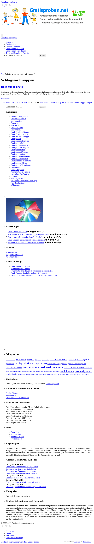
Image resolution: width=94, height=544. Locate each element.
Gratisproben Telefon (19, 163)
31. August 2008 (20, 102)
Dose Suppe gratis (12, 86)
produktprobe (67, 371)
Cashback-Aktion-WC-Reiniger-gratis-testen (23, 478)
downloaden (21, 359)
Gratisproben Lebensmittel (49, 102)
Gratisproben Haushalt (19, 159)
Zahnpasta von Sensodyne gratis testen (21, 469)
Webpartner (15, 185)
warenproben (77, 374)
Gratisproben (16, 139)
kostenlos (28, 367)
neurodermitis (10, 371)
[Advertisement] (34, 67)
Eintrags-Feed (16, 434)
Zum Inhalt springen (9, 2)
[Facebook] (3, 6)
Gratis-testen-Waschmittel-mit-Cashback (21, 473)
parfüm (24, 371)
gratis (62, 102)
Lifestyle (14, 176)
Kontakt (9, 533)
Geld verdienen (17, 128)
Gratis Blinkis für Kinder (17, 232)
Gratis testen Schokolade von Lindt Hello (22, 467)
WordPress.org (16, 439)
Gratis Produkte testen (19, 134)
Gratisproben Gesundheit (20, 156)
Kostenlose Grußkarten (20, 174)
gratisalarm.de (11, 252)
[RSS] (10, 6)
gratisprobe (21, 363)
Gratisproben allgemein (20, 141)
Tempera (77, 542)
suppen (77, 102)
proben (41, 371)
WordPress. (87, 542)
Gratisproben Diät (18, 150)
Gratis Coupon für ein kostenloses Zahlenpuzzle (26, 240)
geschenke (45, 360)
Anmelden (15, 432)
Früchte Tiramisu (12, 393)
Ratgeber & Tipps (17, 183)
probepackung (48, 371)
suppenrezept (86, 102)
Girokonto (80, 360)
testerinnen (54, 374)
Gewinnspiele (16, 130)
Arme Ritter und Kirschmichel (17, 398)
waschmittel (85, 374)
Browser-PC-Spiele (18, 119)
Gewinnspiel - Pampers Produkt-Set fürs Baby (25, 237)
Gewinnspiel (61, 359)
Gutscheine (15, 167)
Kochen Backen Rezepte (20, 172)
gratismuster (10, 364)
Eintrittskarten (16, 121)
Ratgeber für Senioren (14, 255)
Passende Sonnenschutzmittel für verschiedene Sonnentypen (34, 275)
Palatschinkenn (12, 395)
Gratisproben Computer (20, 147)
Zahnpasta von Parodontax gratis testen (21, 471)
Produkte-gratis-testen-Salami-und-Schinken (23, 482)
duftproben (38, 360)
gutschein (64, 364)
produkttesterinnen (23, 374)
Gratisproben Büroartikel (20, 145)
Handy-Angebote (17, 170)
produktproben (83, 371)
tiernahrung (61, 374)
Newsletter (10, 535)
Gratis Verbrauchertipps (20, 136)
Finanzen (14, 123)
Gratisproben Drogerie (19, 152)
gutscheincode (73, 364)
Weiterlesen (5, 98)
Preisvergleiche (17, 178)
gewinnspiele (72, 360)
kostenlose (69, 102)
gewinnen (52, 360)
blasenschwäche (10, 360)
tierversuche (69, 374)
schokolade (38, 374)
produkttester (12, 374)
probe (37, 371)
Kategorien (10, 496)
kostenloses (77, 367)
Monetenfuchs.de (12, 257)
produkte (56, 371)
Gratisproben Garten (19, 154)
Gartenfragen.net (52, 384)
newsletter (17, 371)
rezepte (31, 374)
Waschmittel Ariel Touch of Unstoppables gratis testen (28, 234)
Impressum (10, 531)
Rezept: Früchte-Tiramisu (20, 269)
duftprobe (30, 360)
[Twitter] (6, 6)
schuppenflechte (46, 374)
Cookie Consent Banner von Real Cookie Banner (20, 542)
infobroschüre (10, 368)
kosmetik (18, 367)
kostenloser (67, 368)
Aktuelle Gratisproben (19, 116)
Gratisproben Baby (18, 143)
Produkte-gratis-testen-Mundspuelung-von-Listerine (26, 487)
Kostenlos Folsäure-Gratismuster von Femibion (26, 243)
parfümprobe (30, 371)
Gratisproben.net (7, 102)
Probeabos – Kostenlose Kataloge (24, 181)
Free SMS (15, 125)
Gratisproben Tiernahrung (21, 165)
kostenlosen (57, 367)
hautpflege (82, 364)
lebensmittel (87, 368)
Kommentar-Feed (17, 437)
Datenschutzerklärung (14, 538)
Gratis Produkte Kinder (20, 132)
